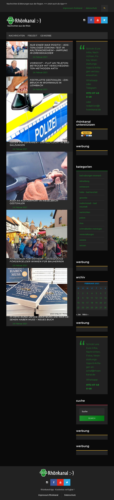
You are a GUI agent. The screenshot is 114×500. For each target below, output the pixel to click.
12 (96, 298)
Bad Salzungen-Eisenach (90, 175)
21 (105, 303)
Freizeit (32, 35)
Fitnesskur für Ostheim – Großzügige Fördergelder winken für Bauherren (37, 260)
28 (105, 307)
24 (87, 307)
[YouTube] (97, 20)
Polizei (82, 218)
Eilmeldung (84, 181)
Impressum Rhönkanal (72, 8)
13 (101, 298)
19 (96, 303)
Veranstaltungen (86, 234)
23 (83, 307)
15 (78, 303)
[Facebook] (91, 20)
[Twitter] (104, 20)
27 (101, 307)
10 (87, 298)
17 (87, 303)
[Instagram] (84, 20)
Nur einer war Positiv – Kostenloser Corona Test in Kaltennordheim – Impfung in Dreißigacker (49, 49)
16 (83, 303)
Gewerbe (46, 35)
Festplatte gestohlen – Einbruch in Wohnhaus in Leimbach (49, 83)
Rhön (81, 223)
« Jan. (78, 314)
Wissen (82, 245)
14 (105, 298)
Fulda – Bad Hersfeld (88, 192)
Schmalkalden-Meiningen (90, 229)
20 (101, 303)
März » (85, 314)
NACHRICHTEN (17, 35)
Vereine (82, 240)
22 (78, 307)
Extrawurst (84, 187)
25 (92, 307)
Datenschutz (91, 8)
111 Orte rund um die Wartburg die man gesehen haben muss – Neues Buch (39, 318)
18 (92, 303)
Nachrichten (84, 212)
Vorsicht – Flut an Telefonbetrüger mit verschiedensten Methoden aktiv (49, 66)
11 (92, 298)
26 (96, 307)
